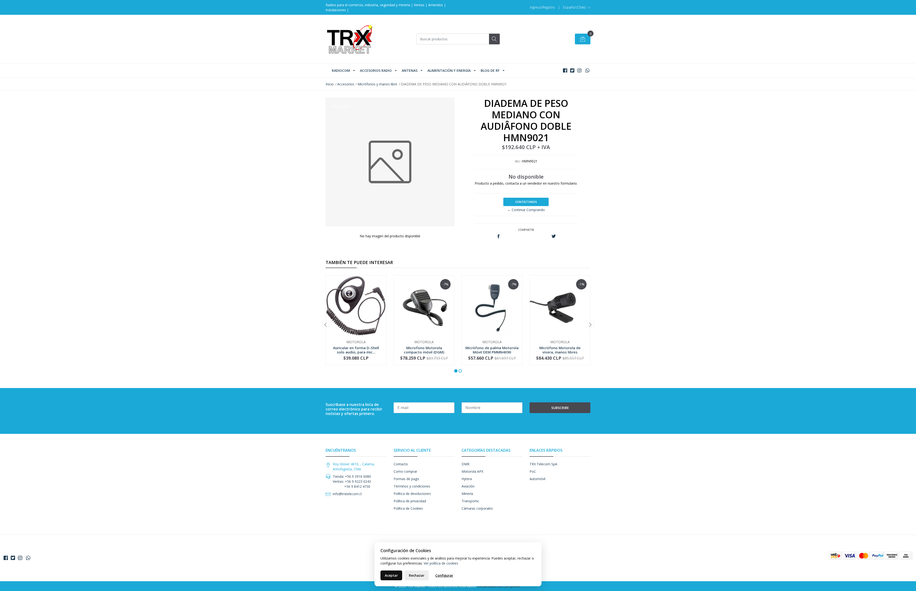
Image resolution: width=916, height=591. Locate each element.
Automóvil (537, 479)
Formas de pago (406, 479)
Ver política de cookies (441, 563)
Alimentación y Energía (449, 70)
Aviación (468, 486)
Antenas (409, 70)
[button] (576, 7)
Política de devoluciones (412, 493)
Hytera (467, 479)
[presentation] (325, 324)
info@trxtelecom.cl (347, 494)
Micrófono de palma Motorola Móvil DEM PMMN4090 (492, 349)
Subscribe (560, 407)
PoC (533, 471)
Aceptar (391, 575)
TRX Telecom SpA (543, 464)
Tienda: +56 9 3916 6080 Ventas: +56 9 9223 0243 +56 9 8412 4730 (352, 481)
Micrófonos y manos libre (377, 84)
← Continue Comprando (526, 209)
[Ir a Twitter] (572, 70)
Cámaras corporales (477, 508)
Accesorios (345, 84)
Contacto (401, 464)
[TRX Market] (349, 39)
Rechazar (416, 575)
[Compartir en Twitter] (554, 236)
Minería (467, 493)
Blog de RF (490, 70)
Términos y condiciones (412, 486)
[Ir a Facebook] (565, 70)
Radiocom (341, 70)
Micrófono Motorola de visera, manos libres (560, 349)
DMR (465, 464)
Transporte (470, 501)
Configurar (444, 575)
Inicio (330, 84)
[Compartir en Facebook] (498, 236)
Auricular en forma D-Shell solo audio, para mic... (356, 349)
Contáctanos (526, 202)
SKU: (518, 161)
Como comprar (405, 471)
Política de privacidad (410, 501)
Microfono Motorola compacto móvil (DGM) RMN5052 (424, 352)
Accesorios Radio (376, 70)
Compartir (526, 230)
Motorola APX (472, 471)
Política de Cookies (408, 508)
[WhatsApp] (587, 70)
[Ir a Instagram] (579, 70)
